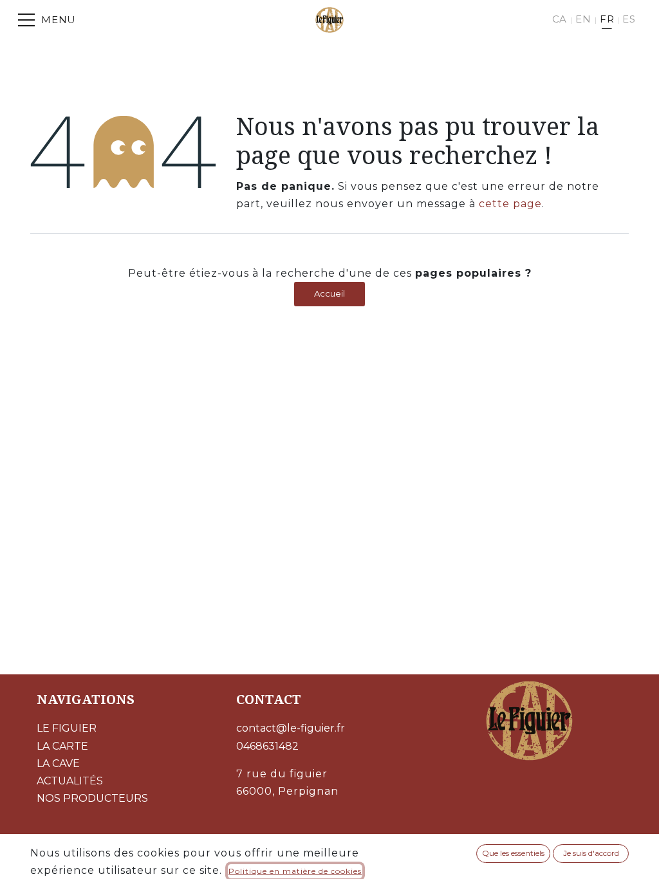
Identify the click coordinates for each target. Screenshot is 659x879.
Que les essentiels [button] (513, 853)
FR (607, 19)
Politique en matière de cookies (295, 871)
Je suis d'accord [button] (591, 853)
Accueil (329, 293)
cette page (510, 204)
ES (629, 19)
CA (560, 19)
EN (583, 19)
